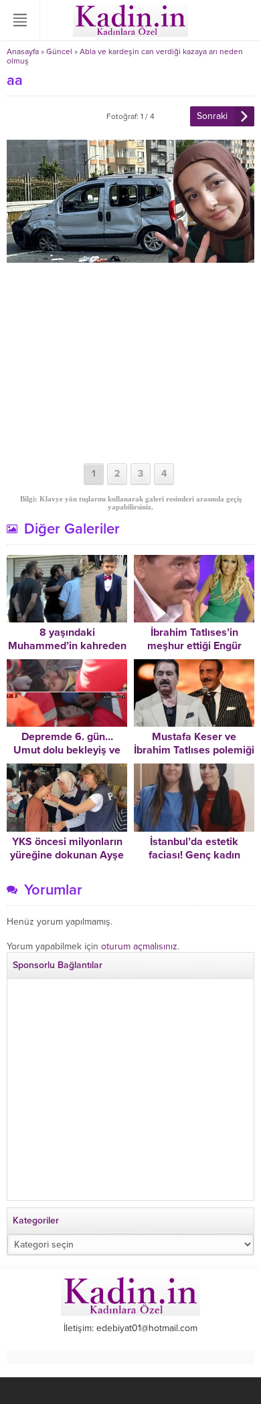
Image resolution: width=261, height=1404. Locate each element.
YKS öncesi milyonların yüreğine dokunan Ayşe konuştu (67, 855)
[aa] (130, 257)
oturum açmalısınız (139, 946)
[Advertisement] (130, 363)
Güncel (59, 51)
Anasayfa (23, 51)
